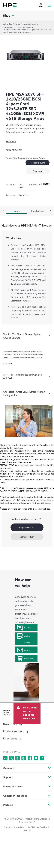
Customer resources (15, 795)
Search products (27, 536)
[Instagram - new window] (17, 758)
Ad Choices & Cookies (37, 827)
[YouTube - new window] (36, 758)
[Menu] (49, 5)
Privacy (7, 827)
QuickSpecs (11, 184)
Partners (8, 804)
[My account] (41, 5)
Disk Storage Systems (30, 24)
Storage (17, 24)
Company (9, 768)
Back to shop (7, 24)
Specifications (34, 184)
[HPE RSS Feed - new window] (42, 758)
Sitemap (27, 830)
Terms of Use (19, 827)
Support (8, 777)
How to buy (28, 658)
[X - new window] (11, 758)
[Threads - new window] (23, 758)
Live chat (27, 627)
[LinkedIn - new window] (5, 758)
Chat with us (23, 194)
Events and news (13, 786)
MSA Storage (7, 27)
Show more (11, 141)
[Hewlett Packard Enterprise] (9, 5)
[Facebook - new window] (30, 758)
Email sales (10, 738)
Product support (27, 639)
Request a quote (37, 162)
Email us (27, 650)
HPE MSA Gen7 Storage (23, 27)
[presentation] (51, 211)
